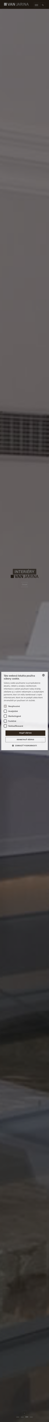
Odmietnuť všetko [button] (25, 739)
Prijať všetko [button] (25, 733)
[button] (24, 745)
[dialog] (24, 711)
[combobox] (43, 675)
